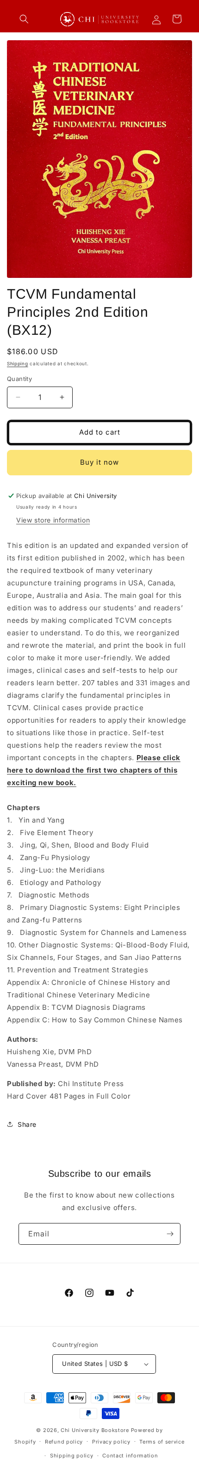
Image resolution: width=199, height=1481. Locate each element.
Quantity (19, 378)
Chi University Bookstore (95, 1430)
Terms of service (161, 1441)
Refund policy (64, 1441)
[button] (24, 19)
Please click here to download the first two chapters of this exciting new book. (93, 770)
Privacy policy (111, 1441)
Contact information (130, 1455)
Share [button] (27, 1124)
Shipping (17, 363)
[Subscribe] (170, 1234)
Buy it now (99, 462)
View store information (53, 520)
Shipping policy (71, 1455)
